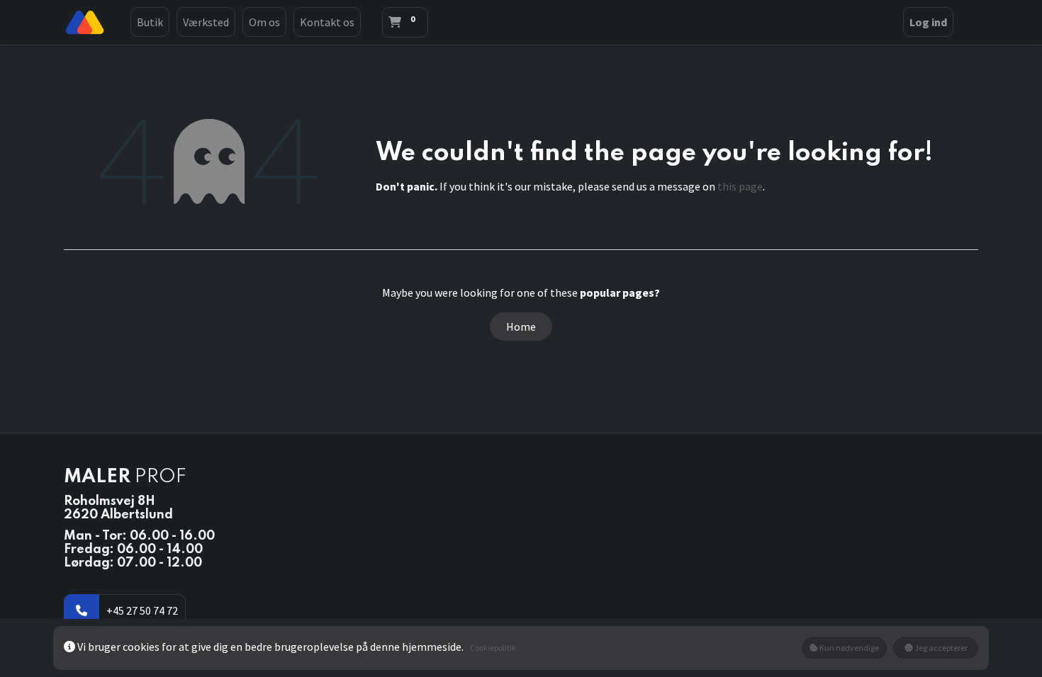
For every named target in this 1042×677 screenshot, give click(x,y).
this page (740, 186)
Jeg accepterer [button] (940, 647)
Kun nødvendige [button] (848, 647)
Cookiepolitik (493, 647)
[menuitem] (149, 22)
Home (521, 326)
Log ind (928, 22)
